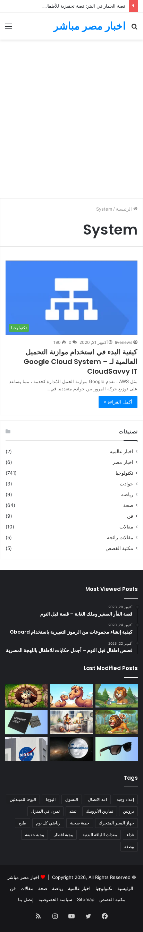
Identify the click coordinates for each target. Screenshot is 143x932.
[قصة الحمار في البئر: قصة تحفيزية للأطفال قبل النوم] (26, 696)
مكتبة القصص (119, 548)
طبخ (22, 822)
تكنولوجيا (124, 473)
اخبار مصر (122, 462)
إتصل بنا (26, 899)
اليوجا (51, 799)
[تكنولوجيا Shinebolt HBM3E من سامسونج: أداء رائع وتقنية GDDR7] (26, 722)
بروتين (128, 811)
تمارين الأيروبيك (99, 811)
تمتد (72, 811)
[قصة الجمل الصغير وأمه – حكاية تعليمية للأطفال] (71, 696)
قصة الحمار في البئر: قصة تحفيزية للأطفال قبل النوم (75, 6)
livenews (123, 342)
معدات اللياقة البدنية (100, 834)
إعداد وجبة (125, 799)
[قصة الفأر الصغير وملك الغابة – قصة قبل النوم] (116, 696)
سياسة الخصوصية (55, 899)
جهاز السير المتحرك (116, 822)
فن (130, 516)
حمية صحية (79, 822)
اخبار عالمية (121, 451)
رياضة (127, 494)
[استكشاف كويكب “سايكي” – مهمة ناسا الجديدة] (26, 749)
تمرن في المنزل (45, 811)
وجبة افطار (63, 834)
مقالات (126, 526)
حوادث (126, 483)
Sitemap (85, 899)
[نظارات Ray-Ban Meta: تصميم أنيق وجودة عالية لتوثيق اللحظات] (116, 749)
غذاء (130, 834)
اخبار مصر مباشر (23, 877)
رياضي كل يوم (48, 822)
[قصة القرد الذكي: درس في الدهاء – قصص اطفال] (116, 722)
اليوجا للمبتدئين (23, 799)
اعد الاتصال (97, 799)
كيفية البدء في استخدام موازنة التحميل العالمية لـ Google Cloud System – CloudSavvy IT (80, 361)
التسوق (71, 799)
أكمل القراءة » (118, 402)
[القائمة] (8, 28)
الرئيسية (124, 209)
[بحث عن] (134, 28)
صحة (128, 505)
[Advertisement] (71, 121)
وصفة (129, 846)
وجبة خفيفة (34, 834)
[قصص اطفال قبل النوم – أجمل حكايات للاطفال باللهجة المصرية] (71, 722)
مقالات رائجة (120, 537)
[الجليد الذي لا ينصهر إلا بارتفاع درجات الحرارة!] (71, 749)
